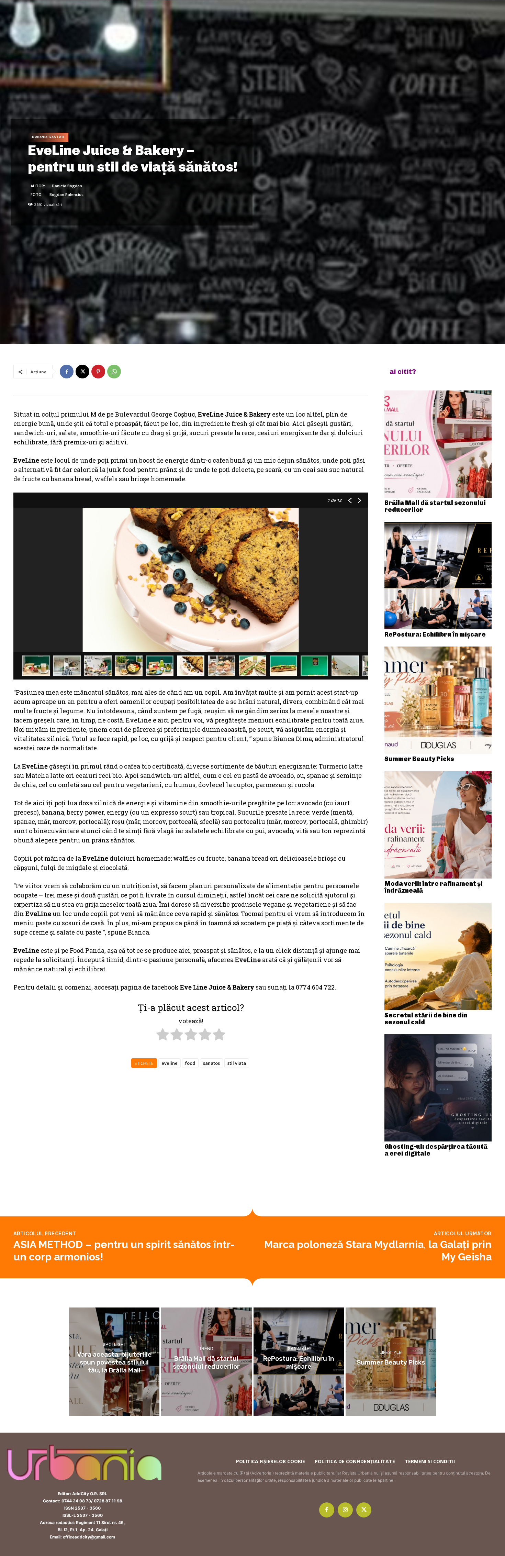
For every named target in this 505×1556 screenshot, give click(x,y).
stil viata (236, 1063)
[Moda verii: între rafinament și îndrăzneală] (438, 825)
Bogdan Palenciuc (66, 194)
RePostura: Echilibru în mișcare (435, 634)
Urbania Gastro (48, 137)
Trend (206, 1348)
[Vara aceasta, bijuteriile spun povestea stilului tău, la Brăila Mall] (114, 1361)
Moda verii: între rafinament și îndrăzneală (433, 887)
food (190, 1063)
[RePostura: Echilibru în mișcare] (438, 575)
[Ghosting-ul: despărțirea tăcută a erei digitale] (438, 1087)
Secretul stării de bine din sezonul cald (426, 1019)
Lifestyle (391, 1352)
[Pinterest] (98, 371)
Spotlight (114, 1344)
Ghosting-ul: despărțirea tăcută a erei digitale (435, 1150)
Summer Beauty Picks (419, 759)
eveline (169, 1063)
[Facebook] (67, 371)
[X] (82, 371)
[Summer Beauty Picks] (438, 700)
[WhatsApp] (114, 371)
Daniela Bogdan (67, 185)
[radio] (162, 1035)
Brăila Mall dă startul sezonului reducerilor (435, 506)
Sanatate (299, 1348)
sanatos (211, 1063)
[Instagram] (345, 1510)
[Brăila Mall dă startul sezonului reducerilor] (438, 444)
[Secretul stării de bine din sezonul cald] (438, 956)
